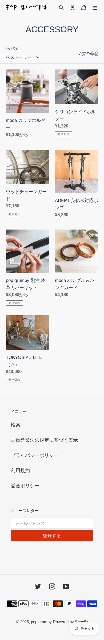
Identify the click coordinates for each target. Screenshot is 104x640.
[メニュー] (95, 7)
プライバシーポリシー (35, 455)
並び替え (12, 49)
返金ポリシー (25, 485)
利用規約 (20, 470)
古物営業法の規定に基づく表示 (44, 440)
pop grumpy (41, 621)
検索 (15, 425)
